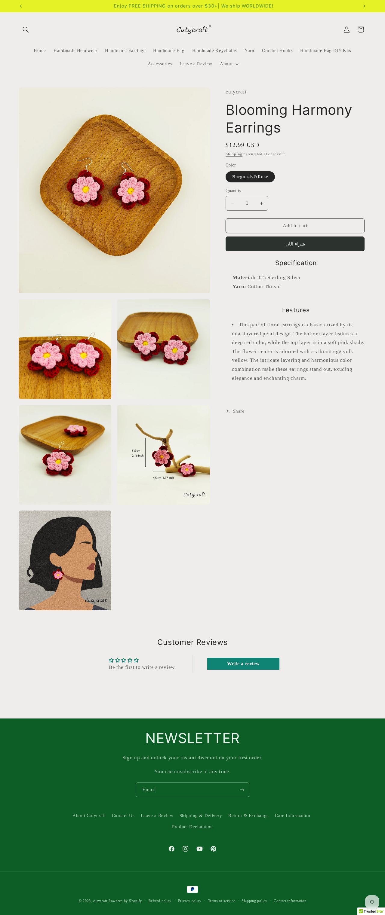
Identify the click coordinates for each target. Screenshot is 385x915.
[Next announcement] (364, 6)
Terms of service (221, 901)
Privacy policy (190, 901)
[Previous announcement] (20, 6)
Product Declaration (192, 826)
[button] (26, 29)
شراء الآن (295, 243)
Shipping (234, 154)
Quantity (233, 190)
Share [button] (238, 411)
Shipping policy (254, 901)
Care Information (292, 815)
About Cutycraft (89, 815)
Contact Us (123, 815)
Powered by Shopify (125, 901)
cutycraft (100, 901)
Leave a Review (157, 815)
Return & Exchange (248, 815)
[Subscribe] (242, 789)
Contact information (290, 901)
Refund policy (160, 901)
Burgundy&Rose (250, 176)
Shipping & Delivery (201, 815)
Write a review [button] (243, 663)
